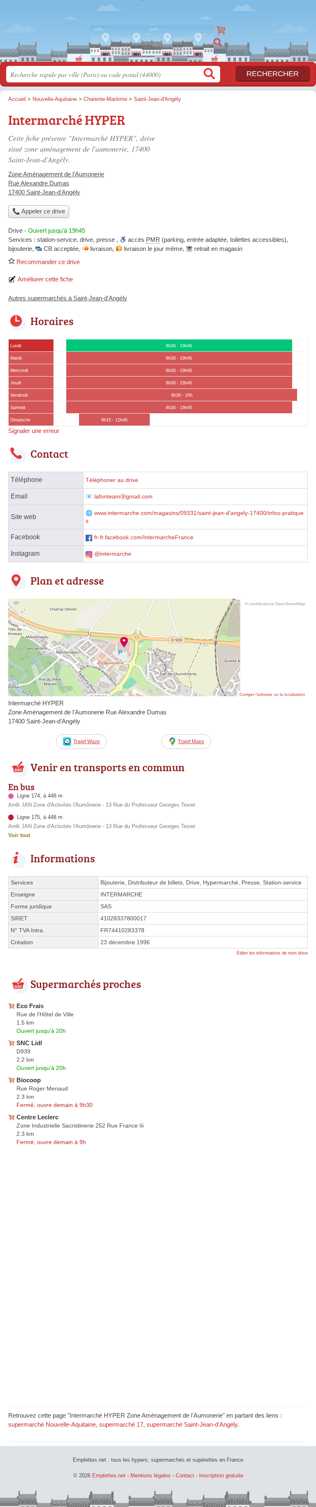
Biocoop (28, 1079)
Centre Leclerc (37, 1117)
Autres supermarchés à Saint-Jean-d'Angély (67, 298)
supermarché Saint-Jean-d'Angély (191, 1424)
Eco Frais (30, 1005)
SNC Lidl (29, 1042)
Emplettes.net (158, 28)
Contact (185, 1475)
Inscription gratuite (221, 1475)
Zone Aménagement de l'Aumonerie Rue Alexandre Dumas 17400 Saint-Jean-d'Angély (56, 183)
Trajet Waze (86, 741)
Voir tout (19, 835)
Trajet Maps (191, 741)
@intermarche (112, 554)
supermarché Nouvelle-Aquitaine (52, 1424)
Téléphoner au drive (112, 480)
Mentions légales (150, 1475)
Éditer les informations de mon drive (272, 952)
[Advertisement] (239, 167)
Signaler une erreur (33, 430)
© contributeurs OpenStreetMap (275, 603)
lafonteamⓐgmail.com (123, 497)
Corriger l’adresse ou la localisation (272, 694)
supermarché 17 (121, 1424)
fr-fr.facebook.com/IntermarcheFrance (143, 537)
